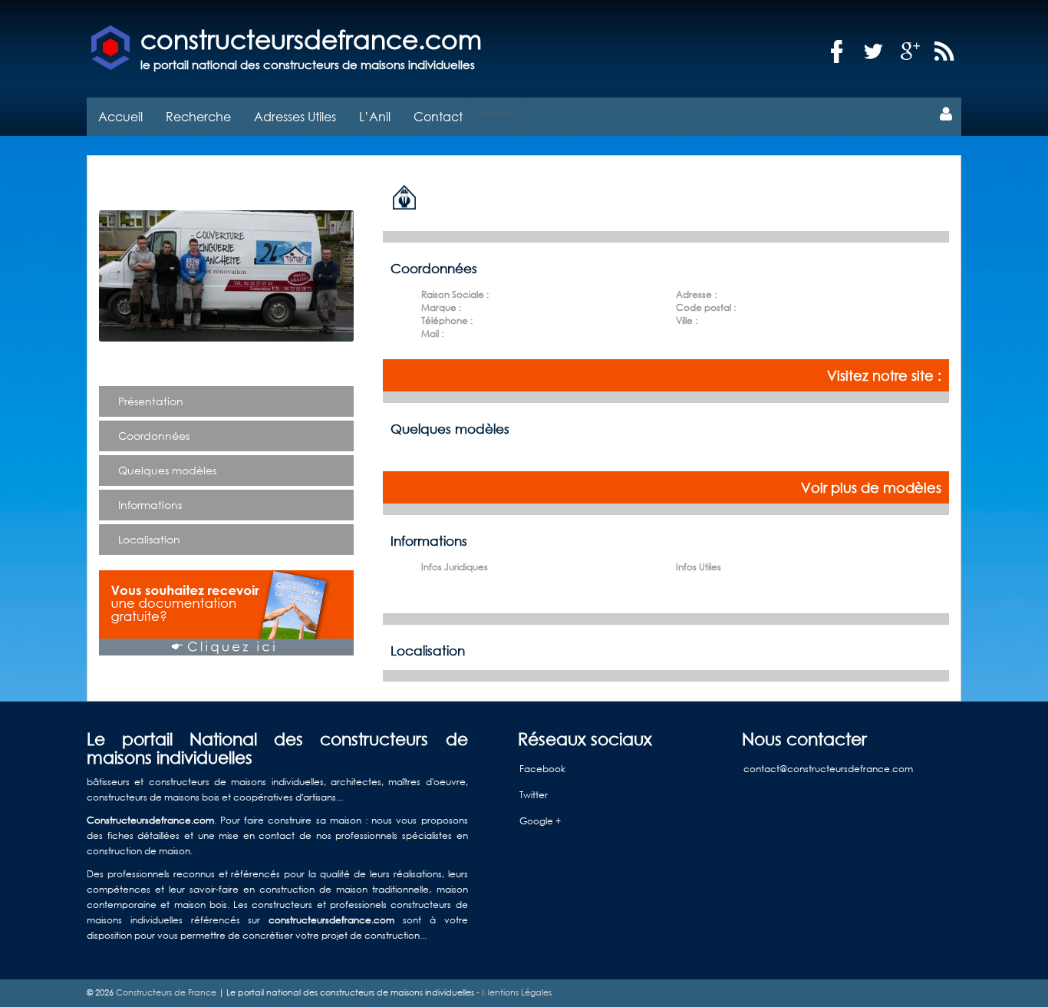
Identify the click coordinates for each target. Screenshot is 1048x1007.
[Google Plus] (911, 51)
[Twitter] (874, 51)
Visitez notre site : (884, 375)
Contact (438, 116)
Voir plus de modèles (871, 487)
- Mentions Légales (513, 992)
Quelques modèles (167, 470)
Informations (150, 504)
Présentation (150, 401)
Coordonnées (153, 435)
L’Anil (375, 116)
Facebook (542, 768)
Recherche (198, 116)
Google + (540, 820)
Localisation (149, 539)
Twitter (533, 794)
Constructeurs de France (166, 992)
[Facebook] (837, 51)
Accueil (120, 116)
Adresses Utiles (295, 116)
